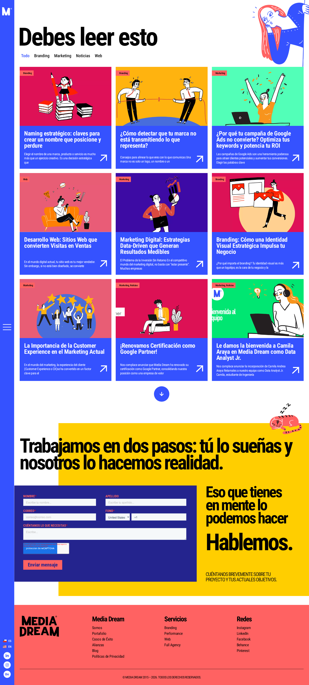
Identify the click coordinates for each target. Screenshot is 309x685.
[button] (161, 394)
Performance (173, 633)
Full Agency (172, 645)
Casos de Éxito (102, 639)
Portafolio (99, 633)
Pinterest (243, 650)
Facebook (244, 639)
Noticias (83, 55)
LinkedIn (242, 633)
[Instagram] (7, 665)
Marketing (62, 55)
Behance (243, 645)
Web (98, 55)
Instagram (244, 628)
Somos (97, 628)
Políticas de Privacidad (108, 656)
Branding (42, 55)
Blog (95, 650)
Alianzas (98, 645)
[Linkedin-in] (7, 655)
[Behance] (7, 674)
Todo (25, 55)
